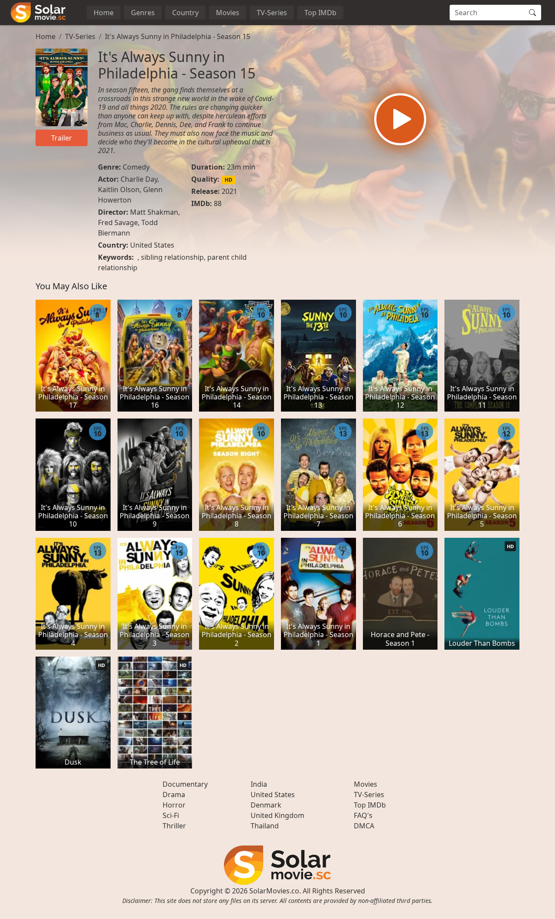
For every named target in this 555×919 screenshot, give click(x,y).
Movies (227, 12)
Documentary (185, 784)
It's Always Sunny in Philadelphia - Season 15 (177, 36)
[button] (400, 119)
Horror (174, 805)
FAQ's (363, 815)
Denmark (266, 805)
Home (104, 12)
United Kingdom (277, 815)
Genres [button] (143, 12)
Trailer (61, 138)
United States (152, 245)
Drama (174, 794)
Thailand (265, 826)
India (259, 784)
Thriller (174, 826)
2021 (229, 191)
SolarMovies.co (274, 891)
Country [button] (185, 12)
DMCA (364, 826)
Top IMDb (320, 12)
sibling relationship (172, 257)
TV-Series (272, 12)
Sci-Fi (171, 815)
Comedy (136, 167)
